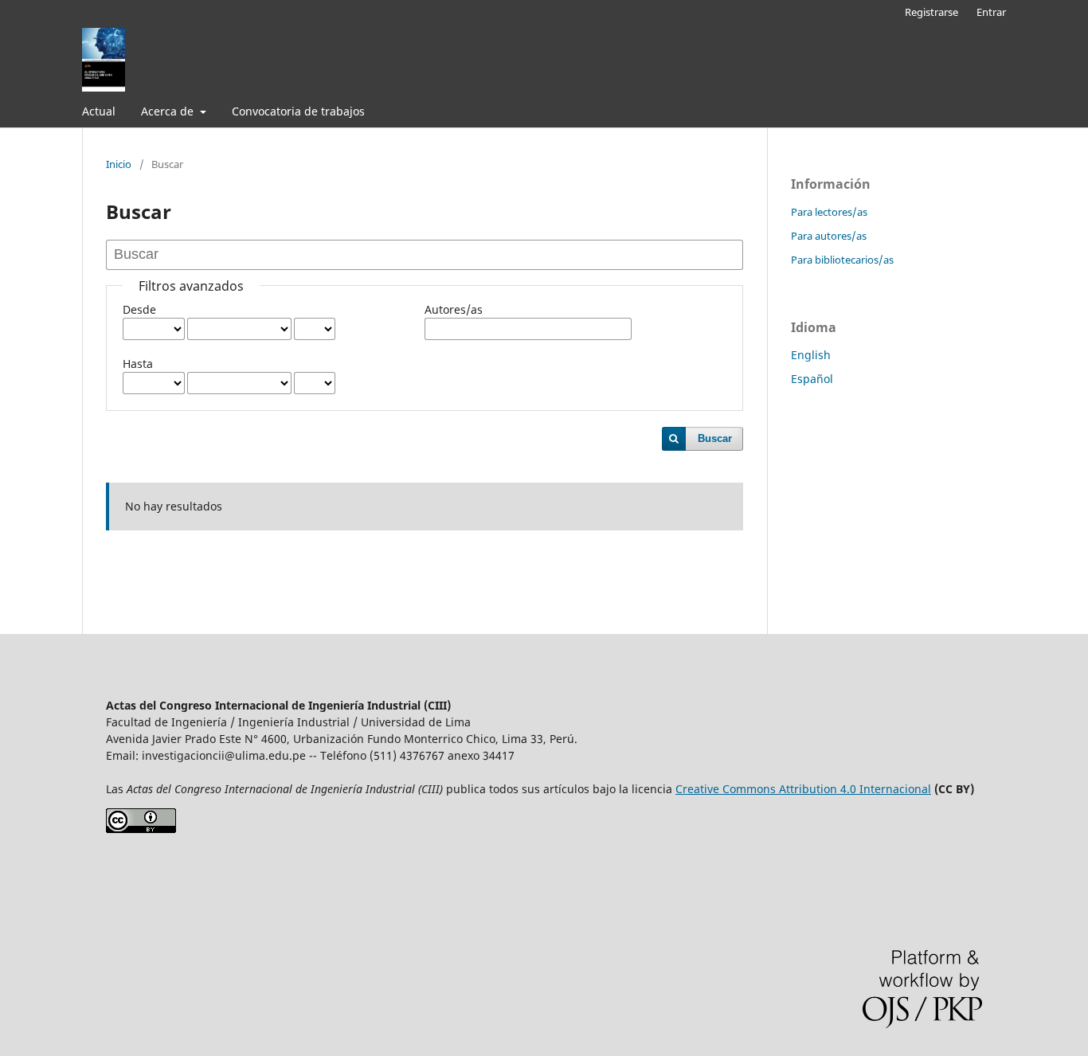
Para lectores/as (829, 212)
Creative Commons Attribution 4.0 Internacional (803, 788)
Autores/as (454, 309)
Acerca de (169, 111)
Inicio (118, 164)
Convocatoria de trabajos (298, 111)
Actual (98, 111)
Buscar (715, 438)
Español (812, 378)
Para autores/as (829, 236)
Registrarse (931, 12)
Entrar (991, 12)
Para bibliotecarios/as (842, 259)
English (811, 354)
